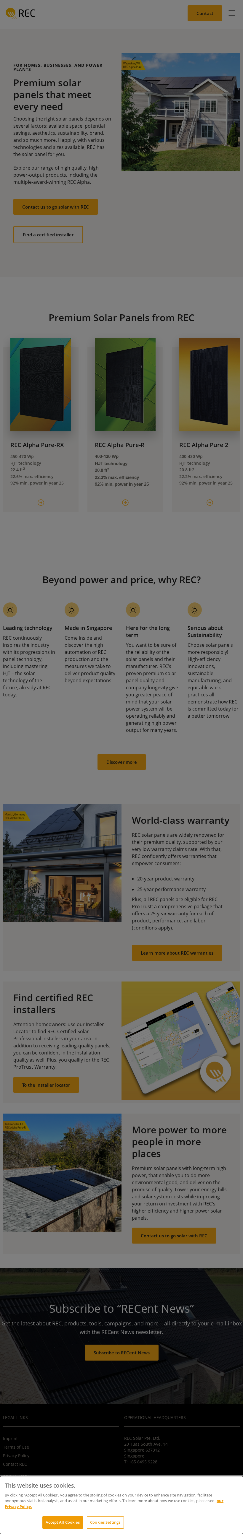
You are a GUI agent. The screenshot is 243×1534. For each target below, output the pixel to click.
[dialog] (121, 1505)
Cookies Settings (105, 1522)
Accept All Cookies (62, 1522)
